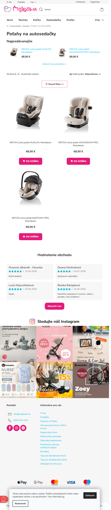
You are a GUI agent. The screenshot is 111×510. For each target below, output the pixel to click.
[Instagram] (16, 428)
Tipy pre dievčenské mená (53, 455)
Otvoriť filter (54, 84)
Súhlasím (90, 495)
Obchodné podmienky (50, 440)
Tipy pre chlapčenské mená (53, 459)
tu (63, 496)
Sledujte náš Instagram (58, 321)
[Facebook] (10, 428)
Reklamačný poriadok (50, 436)
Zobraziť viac (54, 306)
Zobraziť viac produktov (53, 64)
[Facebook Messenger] (23, 428)
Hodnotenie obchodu (54, 255)
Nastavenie (20, 503)
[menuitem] (10, 20)
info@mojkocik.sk (21, 414)
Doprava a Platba (48, 421)
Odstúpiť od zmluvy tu (51, 463)
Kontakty (44, 451)
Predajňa (21, 2)
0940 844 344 (20, 420)
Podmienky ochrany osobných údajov (49, 446)
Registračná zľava (48, 432)
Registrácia (95, 2)
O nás (9, 2)
